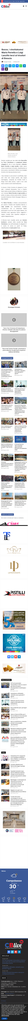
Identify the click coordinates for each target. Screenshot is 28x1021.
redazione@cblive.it (9, 993)
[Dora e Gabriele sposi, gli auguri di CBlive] (7, 421)
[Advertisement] (14, 25)
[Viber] (2, 69)
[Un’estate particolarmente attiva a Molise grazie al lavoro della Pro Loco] (7, 457)
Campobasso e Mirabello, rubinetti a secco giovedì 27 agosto (18, 695)
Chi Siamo (3, 1001)
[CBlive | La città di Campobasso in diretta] (5, 6)
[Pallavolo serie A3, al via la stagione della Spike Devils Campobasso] (21, 383)
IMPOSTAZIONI (5, 1015)
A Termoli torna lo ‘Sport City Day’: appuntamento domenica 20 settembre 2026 (21, 446)
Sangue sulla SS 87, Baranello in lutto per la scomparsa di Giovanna (7, 390)
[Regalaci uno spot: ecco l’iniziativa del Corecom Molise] (5, 792)
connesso (9, 517)
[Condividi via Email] (6, 69)
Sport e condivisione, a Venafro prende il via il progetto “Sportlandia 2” (18, 723)
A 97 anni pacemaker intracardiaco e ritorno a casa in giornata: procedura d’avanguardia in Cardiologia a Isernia (19, 686)
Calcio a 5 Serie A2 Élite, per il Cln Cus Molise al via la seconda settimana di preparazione (21, 428)
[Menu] (26, 6)
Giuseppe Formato (7, 61)
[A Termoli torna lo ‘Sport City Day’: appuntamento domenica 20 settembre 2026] (21, 439)
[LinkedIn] (10, 65)
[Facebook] (2, 65)
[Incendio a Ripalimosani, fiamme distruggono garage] (5, 766)
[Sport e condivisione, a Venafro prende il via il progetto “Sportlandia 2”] (7, 439)
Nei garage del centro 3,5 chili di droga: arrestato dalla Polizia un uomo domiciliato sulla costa (6, 503)
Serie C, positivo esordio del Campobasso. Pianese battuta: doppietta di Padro (7, 485)
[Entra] (23, 6)
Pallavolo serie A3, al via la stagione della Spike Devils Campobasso (17, 702)
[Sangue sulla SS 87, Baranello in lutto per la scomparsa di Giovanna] (7, 383)
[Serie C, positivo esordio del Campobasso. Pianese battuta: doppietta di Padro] (7, 478)
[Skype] (13, 65)
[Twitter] (6, 65)
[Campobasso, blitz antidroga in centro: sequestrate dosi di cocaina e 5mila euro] (21, 478)
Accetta (4, 1018)
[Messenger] (17, 65)
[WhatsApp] (20, 65)
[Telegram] (24, 65)
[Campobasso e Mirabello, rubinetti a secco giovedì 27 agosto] (21, 364)
